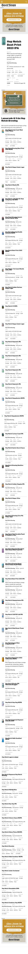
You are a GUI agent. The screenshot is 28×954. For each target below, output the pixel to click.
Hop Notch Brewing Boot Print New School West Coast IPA (14, 549)
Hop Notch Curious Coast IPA (14, 433)
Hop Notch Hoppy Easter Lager (14, 167)
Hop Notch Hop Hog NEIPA (13, 702)
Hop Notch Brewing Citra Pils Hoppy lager (14, 516)
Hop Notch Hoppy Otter (12, 498)
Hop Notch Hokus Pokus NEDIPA (12, 832)
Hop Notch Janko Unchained (10, 870)
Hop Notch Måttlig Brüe (9, 789)
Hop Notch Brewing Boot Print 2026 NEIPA (14, 148)
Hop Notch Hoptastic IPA (13, 341)
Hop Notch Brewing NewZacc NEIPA (14, 465)
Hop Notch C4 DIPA (11, 306)
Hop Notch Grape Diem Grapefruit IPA (12, 643)
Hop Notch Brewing (12, 63)
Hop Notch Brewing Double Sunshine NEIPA (13, 232)
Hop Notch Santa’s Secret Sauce (15, 448)
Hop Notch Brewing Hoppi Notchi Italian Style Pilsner (13, 564)
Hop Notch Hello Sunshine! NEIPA (13, 738)
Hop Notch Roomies (8, 846)
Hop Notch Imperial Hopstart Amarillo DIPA (14, 720)
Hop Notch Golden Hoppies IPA (14, 484)
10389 (8, 83)
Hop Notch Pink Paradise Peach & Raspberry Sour (15, 534)
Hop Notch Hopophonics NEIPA (15, 398)
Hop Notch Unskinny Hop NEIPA (12, 902)
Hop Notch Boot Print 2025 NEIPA (13, 251)
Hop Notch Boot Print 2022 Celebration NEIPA (13, 658)
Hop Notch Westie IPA (12, 185)
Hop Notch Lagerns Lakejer (10, 757)
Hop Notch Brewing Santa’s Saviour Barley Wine (13, 217)
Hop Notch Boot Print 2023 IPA (15, 579)
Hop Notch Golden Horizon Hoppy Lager (13, 287)
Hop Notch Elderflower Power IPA (14, 628)
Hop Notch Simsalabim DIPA (10, 888)
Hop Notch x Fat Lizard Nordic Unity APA (14, 269)
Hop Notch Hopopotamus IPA (14, 600)
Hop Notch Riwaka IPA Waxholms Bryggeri (12, 684)
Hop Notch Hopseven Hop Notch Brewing (12, 775)
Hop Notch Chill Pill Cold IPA (14, 614)
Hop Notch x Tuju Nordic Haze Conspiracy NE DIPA (14, 199)
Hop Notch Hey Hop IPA (9, 804)
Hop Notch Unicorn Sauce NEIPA (12, 818)
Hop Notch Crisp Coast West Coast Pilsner (14, 130)
